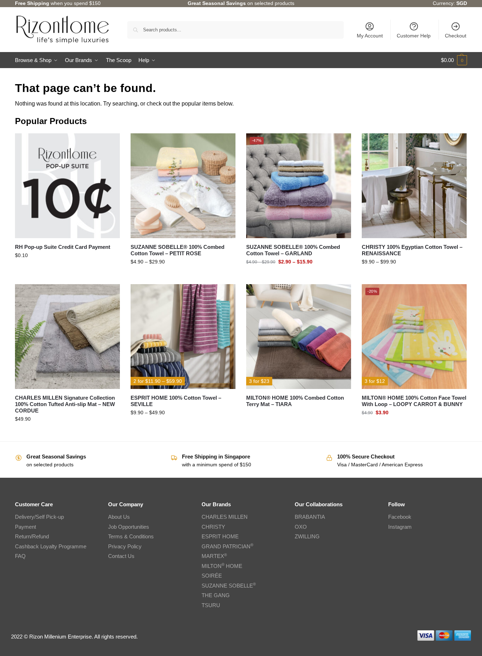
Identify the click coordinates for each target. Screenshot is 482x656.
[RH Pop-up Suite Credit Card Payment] (67, 185)
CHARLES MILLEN (225, 517)
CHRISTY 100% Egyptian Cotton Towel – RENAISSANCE (412, 250)
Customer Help (414, 36)
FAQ (20, 556)
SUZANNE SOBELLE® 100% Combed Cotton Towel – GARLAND (293, 250)
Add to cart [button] (67, 270)
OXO (301, 527)
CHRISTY (213, 527)
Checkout (455, 36)
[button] (454, 60)
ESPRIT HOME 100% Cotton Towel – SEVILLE (176, 401)
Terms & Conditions (131, 536)
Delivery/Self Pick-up (39, 517)
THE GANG (216, 595)
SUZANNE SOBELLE (229, 586)
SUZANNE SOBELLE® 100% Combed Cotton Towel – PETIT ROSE (177, 250)
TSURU (211, 605)
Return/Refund (32, 536)
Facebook (399, 517)
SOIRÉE (212, 576)
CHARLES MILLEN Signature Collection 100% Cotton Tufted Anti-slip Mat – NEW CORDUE (65, 404)
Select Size (183, 277)
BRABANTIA (310, 517)
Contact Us (121, 556)
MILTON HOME (222, 566)
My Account (370, 36)
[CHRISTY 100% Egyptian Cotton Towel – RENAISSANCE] (414, 185)
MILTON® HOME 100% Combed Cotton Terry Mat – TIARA (295, 401)
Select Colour (414, 428)
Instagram (400, 527)
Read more (298, 416)
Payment (25, 527)
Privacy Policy (125, 546)
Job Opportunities (128, 527)
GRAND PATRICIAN (227, 546)
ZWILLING (307, 536)
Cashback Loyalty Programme (50, 546)
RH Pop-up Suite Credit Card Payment (62, 247)
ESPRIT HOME (220, 536)
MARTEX (214, 556)
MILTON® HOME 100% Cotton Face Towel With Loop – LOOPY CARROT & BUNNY (414, 401)
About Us (119, 517)
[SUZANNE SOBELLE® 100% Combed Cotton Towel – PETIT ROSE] (183, 185)
